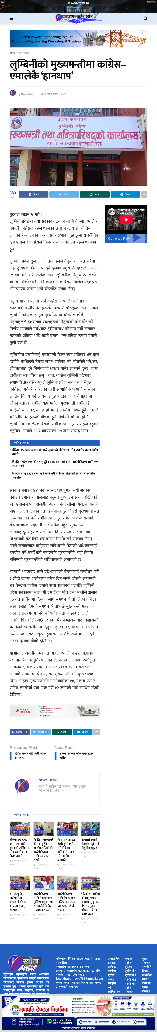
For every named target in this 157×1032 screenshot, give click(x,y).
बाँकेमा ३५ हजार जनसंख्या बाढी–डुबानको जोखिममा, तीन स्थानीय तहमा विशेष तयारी (55, 452)
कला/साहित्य (112, 982)
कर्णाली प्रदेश (112, 974)
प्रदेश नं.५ (130, 984)
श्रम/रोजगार (146, 990)
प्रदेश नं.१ (130, 971)
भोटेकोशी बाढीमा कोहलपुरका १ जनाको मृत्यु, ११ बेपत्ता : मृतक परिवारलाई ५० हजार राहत (90, 904)
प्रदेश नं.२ (130, 976)
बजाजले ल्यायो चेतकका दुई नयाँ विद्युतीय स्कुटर (90, 844)
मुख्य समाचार (23, 53)
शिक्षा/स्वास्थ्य (146, 982)
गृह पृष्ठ (12, 53)
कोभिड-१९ (114, 992)
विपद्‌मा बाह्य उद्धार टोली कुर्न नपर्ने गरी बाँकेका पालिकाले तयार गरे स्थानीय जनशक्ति (53, 475)
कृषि (110, 988)
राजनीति (146, 967)
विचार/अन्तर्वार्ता (147, 973)
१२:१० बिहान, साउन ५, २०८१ (53, 94)
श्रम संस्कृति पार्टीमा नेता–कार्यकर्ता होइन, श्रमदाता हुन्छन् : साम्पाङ (18, 902)
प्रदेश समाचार (18, 832)
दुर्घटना (128, 967)
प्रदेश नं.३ (130, 980)
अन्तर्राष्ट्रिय (114, 959)
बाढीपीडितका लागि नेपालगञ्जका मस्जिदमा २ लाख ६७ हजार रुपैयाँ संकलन (66, 902)
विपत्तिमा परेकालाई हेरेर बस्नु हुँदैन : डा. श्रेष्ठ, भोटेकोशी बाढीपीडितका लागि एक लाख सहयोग (55, 463)
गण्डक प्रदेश (128, 961)
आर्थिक (39, 832)
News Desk (27, 94)
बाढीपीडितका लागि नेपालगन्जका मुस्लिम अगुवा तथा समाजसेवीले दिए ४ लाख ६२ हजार (43, 902)
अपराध (111, 963)
